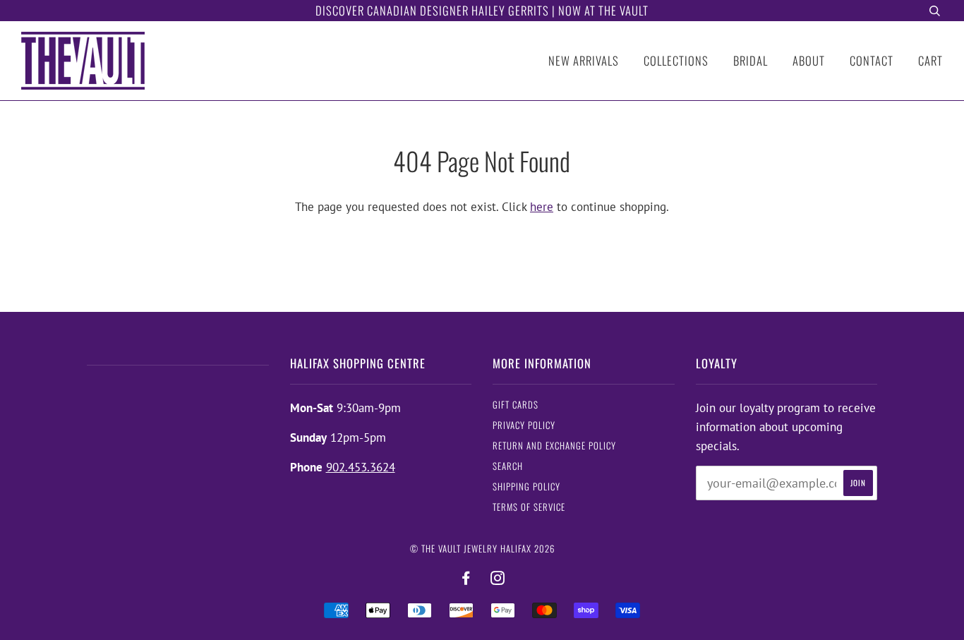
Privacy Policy (524, 425)
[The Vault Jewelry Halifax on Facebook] (466, 578)
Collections (676, 60)
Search (508, 466)
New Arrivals (583, 60)
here (541, 207)
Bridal (750, 60)
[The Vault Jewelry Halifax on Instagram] (497, 578)
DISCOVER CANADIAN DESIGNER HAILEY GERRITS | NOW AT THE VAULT (482, 10)
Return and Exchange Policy (554, 445)
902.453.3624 (360, 467)
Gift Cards (515, 404)
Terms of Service (529, 507)
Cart (930, 60)
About (809, 60)
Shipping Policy (526, 486)
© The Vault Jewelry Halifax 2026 (482, 548)
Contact (871, 60)
